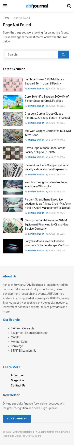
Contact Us (18, 385)
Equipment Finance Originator (29, 332)
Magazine (17, 380)
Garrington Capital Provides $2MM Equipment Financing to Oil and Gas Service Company (46, 224)
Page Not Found (21, 18)
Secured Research (22, 328)
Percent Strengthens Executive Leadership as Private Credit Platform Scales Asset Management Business (48, 204)
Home (6, 18)
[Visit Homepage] (37, 6)
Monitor (16, 337)
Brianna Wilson (36, 89)
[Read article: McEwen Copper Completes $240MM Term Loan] (13, 136)
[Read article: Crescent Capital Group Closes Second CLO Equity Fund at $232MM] (13, 119)
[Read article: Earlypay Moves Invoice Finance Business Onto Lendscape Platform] (13, 246)
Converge (17, 346)
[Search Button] (69, 6)
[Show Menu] (5, 6)
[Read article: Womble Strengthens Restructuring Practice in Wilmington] (13, 187)
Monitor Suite (19, 341)
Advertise (17, 375)
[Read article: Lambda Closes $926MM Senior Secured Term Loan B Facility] (13, 84)
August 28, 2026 (56, 89)
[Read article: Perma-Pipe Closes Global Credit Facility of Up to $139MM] (13, 153)
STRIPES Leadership (23, 350)
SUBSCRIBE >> (17, 418)
